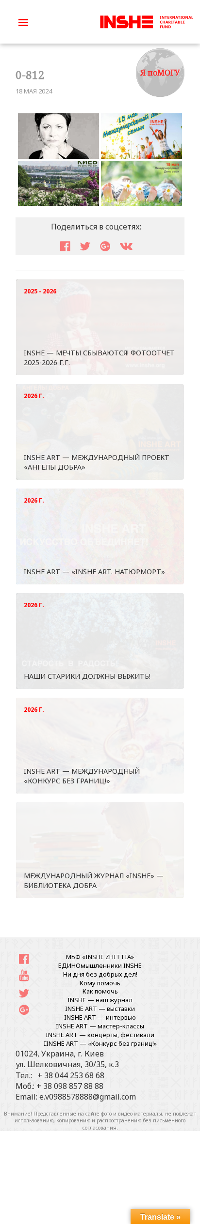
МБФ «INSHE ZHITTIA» (100, 956)
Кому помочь (100, 983)
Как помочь (100, 991)
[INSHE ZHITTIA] (146, 20)
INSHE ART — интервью (100, 1017)
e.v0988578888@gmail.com (87, 1096)
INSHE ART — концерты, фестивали (100, 1034)
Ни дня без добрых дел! (100, 974)
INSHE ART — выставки (100, 1008)
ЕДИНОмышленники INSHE (100, 965)
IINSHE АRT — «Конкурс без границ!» (100, 1043)
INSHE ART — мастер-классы (100, 1026)
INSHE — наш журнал (100, 999)
